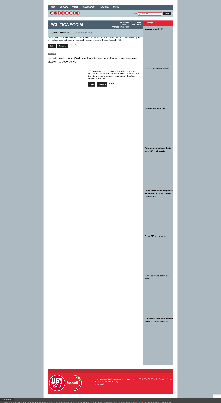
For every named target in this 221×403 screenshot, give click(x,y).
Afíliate (75, 7)
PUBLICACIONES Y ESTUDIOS (78, 33)
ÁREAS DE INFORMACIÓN (120, 27)
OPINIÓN (138, 22)
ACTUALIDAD (124, 22)
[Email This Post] (123, 67)
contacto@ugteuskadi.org (109, 382)
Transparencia (89, 7)
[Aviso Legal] (99, 384)
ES (134, 14)
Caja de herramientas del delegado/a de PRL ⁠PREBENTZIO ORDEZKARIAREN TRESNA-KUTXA (159, 193)
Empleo (116, 7)
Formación (104, 7)
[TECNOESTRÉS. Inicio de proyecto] (159, 88)
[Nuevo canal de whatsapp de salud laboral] (159, 298)
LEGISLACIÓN (136, 24)
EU (136, 14)
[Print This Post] (139, 67)
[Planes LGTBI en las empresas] (159, 256)
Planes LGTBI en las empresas (155, 236)
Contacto (64, 7)
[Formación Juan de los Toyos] (159, 128)
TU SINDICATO (124, 24)
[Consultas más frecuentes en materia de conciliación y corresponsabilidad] (159, 341)
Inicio (53, 7)
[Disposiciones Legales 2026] (159, 48)
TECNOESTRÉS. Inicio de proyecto (157, 69)
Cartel (52, 46)
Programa (62, 46)
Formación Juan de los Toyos (155, 108)
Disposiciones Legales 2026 (154, 29)
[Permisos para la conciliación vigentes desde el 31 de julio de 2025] (159, 170)
